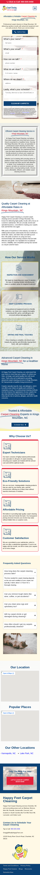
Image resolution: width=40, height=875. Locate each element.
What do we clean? (13, 69)
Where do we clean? (13, 79)
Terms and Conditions (25, 112)
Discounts (28, 869)
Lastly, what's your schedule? (17, 89)
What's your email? (13, 49)
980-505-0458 (15, 829)
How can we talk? (12, 59)
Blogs (21, 869)
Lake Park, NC (26, 753)
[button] (35, 8)
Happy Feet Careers (10, 869)
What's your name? (13, 39)
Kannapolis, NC (9, 753)
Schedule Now (8, 872)
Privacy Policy (12, 113)
